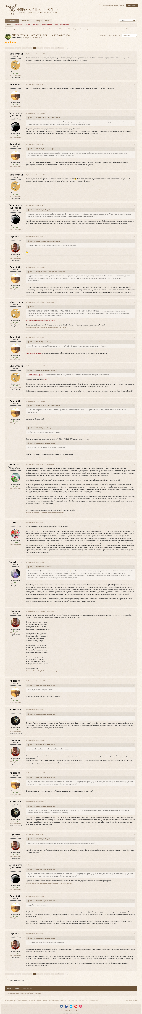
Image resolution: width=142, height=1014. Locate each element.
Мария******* (15, 464)
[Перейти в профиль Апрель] (8, 37)
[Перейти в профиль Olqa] (15, 534)
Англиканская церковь (34, 353)
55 (16, 48)
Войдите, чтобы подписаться (111, 35)
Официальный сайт (42, 21)
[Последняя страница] (62, 48)
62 (41, 48)
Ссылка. (46, 379)
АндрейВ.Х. (15, 84)
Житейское (38, 38)
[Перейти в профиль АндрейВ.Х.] (15, 95)
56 (19, 48)
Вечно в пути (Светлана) (15, 114)
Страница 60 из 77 (71, 48)
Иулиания (15, 236)
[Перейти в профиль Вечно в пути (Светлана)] (15, 127)
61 (38, 48)
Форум (9, 24)
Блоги (28, 24)
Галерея (36, 24)
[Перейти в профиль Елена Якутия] (15, 573)
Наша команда (47, 24)
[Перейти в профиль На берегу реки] (15, 65)
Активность (26, 21)
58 (27, 48)
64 (48, 48)
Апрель (19, 38)
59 (30, 48)
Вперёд (58, 48)
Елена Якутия (15, 562)
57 (23, 48)
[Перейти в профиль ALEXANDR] (15, 721)
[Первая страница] (6, 48)
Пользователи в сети (62, 24)
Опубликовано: (36, 54)
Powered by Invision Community (71, 1013)
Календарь (18, 24)
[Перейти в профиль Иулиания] (15, 248)
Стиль (74, 1010)
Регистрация (132, 5)
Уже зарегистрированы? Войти (112, 5)
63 (45, 48)
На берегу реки (15, 54)
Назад (11, 48)
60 (34, 48)
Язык (67, 1010)
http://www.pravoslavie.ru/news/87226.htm (40, 320)
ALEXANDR (15, 709)
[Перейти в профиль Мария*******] (15, 477)
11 (135, 35)
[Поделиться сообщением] (134, 54)
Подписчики (126, 35)
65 (52, 48)
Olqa (15, 522)
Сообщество (12, 21)
